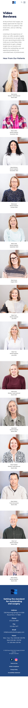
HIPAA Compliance (14, 666)
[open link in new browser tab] (11, 659)
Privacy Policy (14, 669)
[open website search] (23, 2)
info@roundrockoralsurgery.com (14, 632)
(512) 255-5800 (14, 621)
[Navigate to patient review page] (14, 78)
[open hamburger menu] (24, 2)
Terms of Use (14, 663)
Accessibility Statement (14, 672)
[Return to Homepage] (14, 2)
